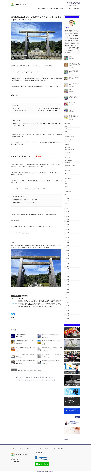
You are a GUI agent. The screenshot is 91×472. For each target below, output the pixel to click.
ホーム (14, 448)
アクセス (53, 448)
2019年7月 (67, 279)
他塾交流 (67, 154)
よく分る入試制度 (68, 160)
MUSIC (66, 186)
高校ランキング (68, 168)
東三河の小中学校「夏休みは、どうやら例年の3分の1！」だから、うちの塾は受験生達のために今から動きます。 (52, 342)
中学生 (34, 448)
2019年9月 (67, 274)
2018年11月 (67, 300)
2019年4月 (67, 287)
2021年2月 (67, 229)
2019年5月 (67, 284)
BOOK (66, 173)
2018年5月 (67, 315)
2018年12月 (67, 297)
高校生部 (67, 144)
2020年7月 (67, 247)
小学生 (40, 448)
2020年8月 (67, 245)
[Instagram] (16, 303)
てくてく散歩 (68, 191)
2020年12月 (67, 234)
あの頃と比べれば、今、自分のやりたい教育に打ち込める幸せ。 (74, 116)
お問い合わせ (60, 448)
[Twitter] (13, 303)
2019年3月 (67, 289)
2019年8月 (67, 276)
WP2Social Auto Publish (40, 471)
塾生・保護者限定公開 (69, 149)
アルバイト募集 (68, 139)
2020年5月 (67, 253)
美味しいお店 (68, 188)
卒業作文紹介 (68, 141)
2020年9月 (67, 242)
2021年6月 (67, 219)
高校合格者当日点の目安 (70, 165)
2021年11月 (67, 206)
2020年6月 (67, 250)
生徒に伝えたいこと (69, 128)
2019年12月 (67, 266)
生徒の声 (46, 448)
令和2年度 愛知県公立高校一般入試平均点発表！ (71, 348)
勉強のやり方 (68, 134)
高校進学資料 (68, 162)
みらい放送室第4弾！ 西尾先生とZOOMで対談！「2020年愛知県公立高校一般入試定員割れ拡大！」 (26, 349)
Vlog (66, 131)
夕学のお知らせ (72, 89)
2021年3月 (67, 227)
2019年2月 (67, 292)
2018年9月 (67, 305)
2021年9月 (67, 211)
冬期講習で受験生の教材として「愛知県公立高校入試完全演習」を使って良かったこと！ (36, 377)
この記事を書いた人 (16, 295)
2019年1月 (67, 294)
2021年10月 (67, 208)
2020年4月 (67, 255)
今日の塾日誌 (68, 152)
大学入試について (68, 123)
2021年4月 (67, 224)
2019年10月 (67, 271)
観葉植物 (70, 56)
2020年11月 (67, 237)
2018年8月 (67, 307)
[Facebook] (14, 303)
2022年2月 (67, 198)
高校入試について (68, 157)
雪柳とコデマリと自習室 (74, 77)
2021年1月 (67, 232)
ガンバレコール (72, 102)
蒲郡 (66, 181)
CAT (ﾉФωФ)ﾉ (68, 178)
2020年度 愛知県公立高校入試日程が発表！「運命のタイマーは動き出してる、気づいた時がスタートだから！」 (52, 349)
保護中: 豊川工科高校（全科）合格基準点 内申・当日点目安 (74, 64)
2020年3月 (67, 258)
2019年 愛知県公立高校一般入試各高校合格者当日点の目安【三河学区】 (72, 385)
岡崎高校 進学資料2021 (21, 334)
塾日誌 (19, 369)
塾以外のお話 (23, 369)
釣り (66, 183)
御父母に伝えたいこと (69, 136)
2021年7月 (67, 216)
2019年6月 (67, 281)
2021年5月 (67, 221)
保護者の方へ (21, 448)
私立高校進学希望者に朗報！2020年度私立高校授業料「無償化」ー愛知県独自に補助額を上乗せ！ (72, 361)
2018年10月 (67, 302)
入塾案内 (28, 448)
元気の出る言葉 (68, 147)
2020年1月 (67, 263)
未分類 (66, 194)
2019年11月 (67, 268)
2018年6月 (67, 313)
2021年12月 (67, 203)
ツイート (66, 439)
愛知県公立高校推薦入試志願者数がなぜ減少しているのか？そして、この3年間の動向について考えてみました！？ (52, 362)
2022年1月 (67, 200)
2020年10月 (67, 240)
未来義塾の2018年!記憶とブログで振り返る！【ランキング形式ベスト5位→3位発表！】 (35, 380)
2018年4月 (67, 318)
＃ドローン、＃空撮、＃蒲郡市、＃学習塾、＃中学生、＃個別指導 (30, 370)
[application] (72, 401)
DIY (66, 175)
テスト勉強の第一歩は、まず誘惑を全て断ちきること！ (74, 71)
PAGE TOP (88, 457)
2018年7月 (67, 310)
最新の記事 (25, 295)
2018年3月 (67, 321)
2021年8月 (67, 213)
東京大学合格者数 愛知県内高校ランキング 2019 (72, 336)
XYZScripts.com (51, 471)
